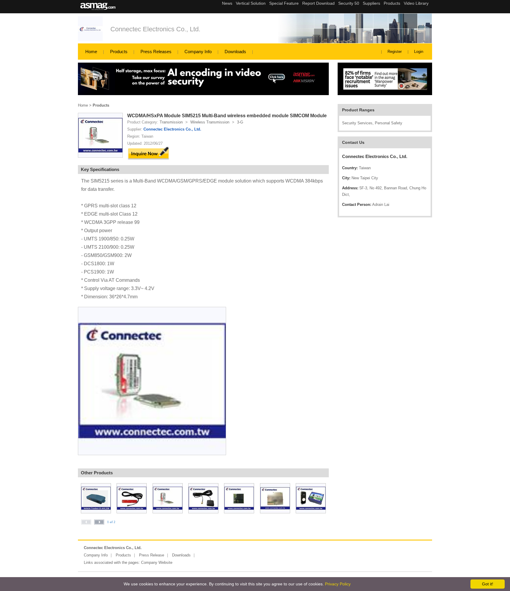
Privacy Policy (338, 584)
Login (418, 51)
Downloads (235, 51)
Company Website (156, 562)
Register (395, 51)
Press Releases (155, 51)
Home (91, 51)
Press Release (151, 555)
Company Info (198, 51)
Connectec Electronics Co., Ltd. (155, 29)
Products (119, 51)
